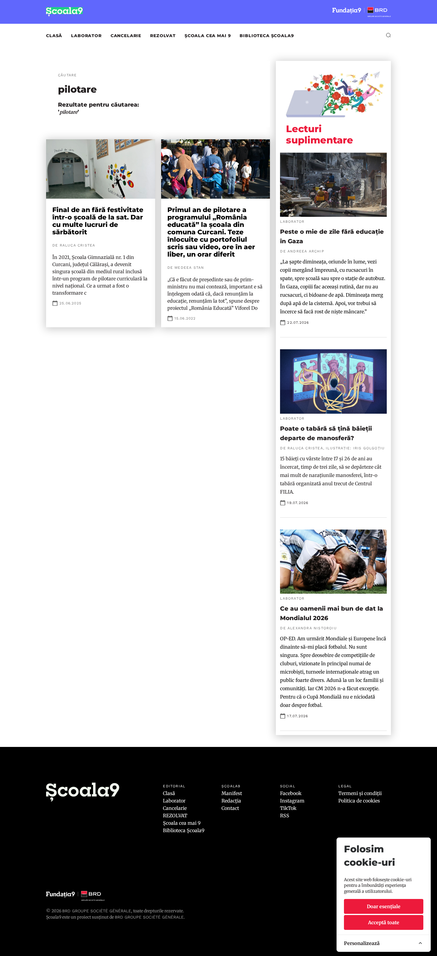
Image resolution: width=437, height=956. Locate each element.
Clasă (54, 35)
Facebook (290, 793)
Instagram (292, 801)
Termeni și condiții (360, 793)
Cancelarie (126, 35)
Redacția (231, 801)
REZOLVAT (163, 35)
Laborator (86, 35)
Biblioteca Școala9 (267, 35)
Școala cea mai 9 (208, 35)
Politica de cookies (359, 801)
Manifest (231, 793)
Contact (230, 808)
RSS (284, 815)
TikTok (288, 808)
